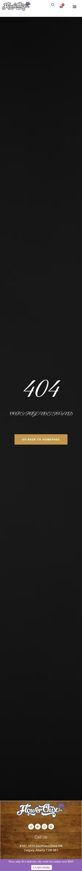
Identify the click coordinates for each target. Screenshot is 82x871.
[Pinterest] (51, 826)
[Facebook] (31, 826)
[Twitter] (38, 826)
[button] (74, 6)
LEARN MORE (41, 867)
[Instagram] (44, 826)
